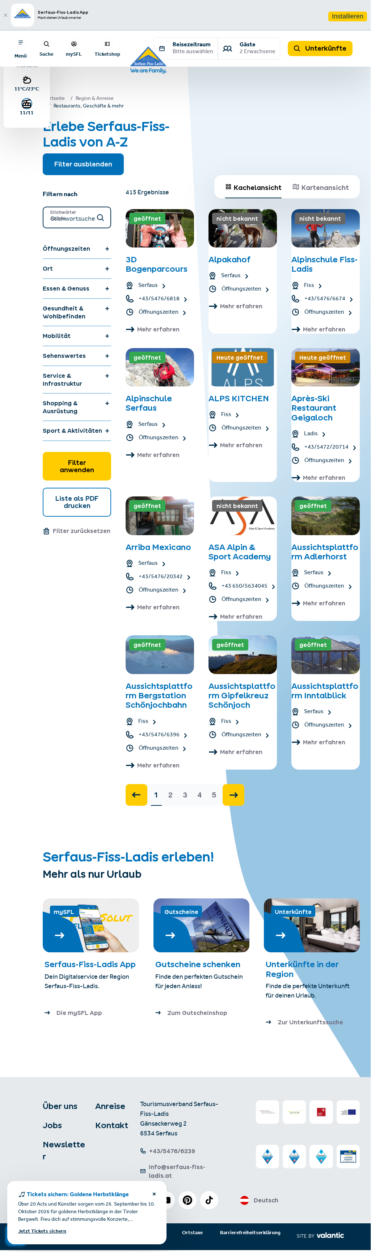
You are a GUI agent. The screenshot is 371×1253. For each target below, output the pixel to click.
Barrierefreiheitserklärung (250, 1233)
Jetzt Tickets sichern (42, 1231)
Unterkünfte (325, 48)
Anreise (110, 1106)
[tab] (253, 186)
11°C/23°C (26, 88)
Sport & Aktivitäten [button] (72, 430)
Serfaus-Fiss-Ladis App (90, 964)
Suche (46, 54)
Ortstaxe (192, 1233)
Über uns (60, 1106)
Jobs (52, 1125)
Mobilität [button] (57, 336)
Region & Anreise (95, 99)
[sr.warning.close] (154, 1195)
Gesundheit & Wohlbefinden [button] (64, 312)
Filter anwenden (77, 466)
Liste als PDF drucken (76, 502)
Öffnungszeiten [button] (66, 248)
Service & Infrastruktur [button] (62, 379)
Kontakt (111, 1125)
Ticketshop (107, 54)
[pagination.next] (233, 795)
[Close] (5, 15)
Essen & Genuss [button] (66, 288)
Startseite (54, 99)
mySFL (74, 54)
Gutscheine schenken (197, 964)
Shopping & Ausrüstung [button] (60, 407)
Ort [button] (48, 268)
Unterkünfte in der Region (302, 969)
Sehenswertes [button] (64, 356)
